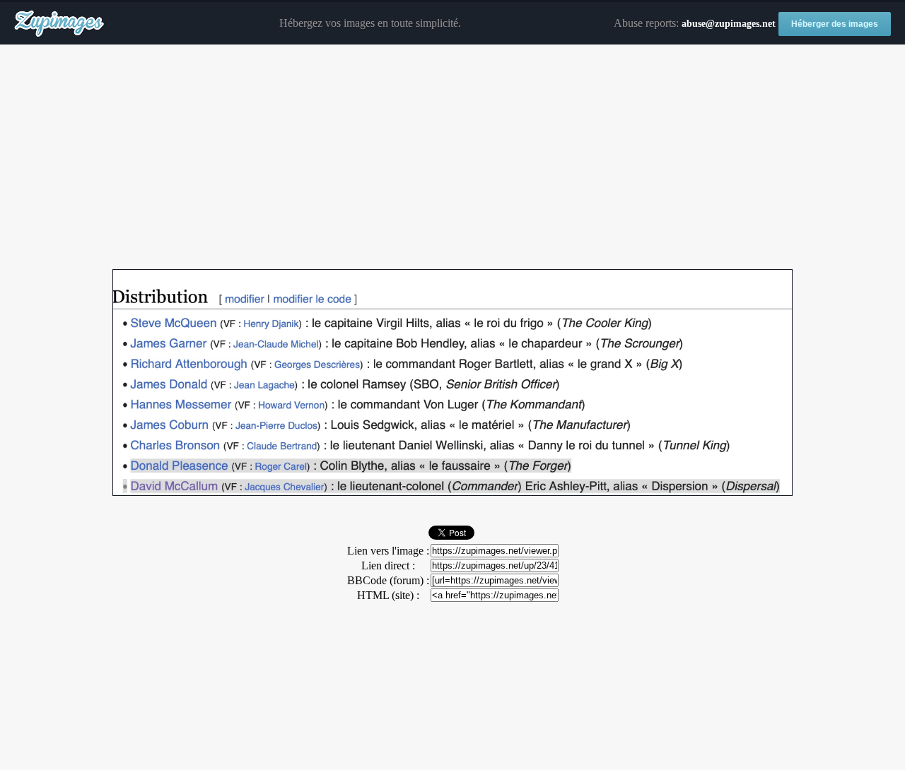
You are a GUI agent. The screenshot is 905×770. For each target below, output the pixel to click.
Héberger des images (834, 24)
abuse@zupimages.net (729, 23)
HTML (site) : (388, 595)
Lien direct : (388, 565)
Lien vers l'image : (388, 551)
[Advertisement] (452, 157)
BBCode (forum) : (388, 580)
